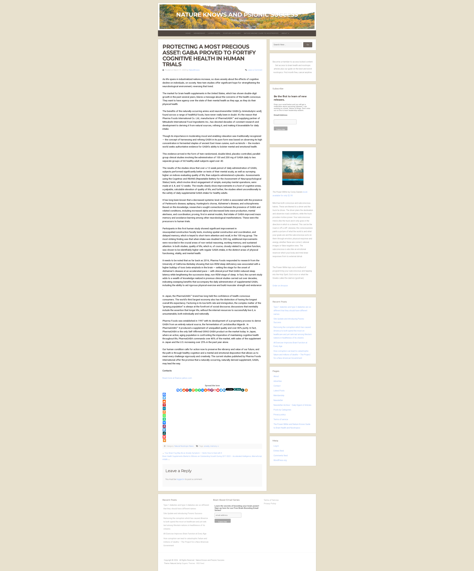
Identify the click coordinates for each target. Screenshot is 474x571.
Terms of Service (271, 500)
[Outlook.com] (224, 390)
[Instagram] (208, 390)
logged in (181, 479)
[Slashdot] (242, 390)
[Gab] (199, 390)
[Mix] (193, 390)
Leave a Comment (255, 70)
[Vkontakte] (202, 390)
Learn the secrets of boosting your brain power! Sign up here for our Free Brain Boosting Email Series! (237, 508)
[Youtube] (217, 390)
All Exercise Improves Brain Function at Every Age (184, 533)
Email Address (280, 115)
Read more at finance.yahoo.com (177, 378)
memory (213, 446)
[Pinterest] (187, 390)
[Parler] (211, 390)
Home (188, 33)
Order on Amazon (280, 285)
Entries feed (279, 451)
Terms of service (281, 419)
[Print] (205, 390)
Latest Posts (214, 33)
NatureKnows (194, 70)
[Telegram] (221, 390)
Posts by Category (232, 33)
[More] (246, 390)
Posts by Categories (282, 410)
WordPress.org (280, 460)
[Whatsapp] (196, 390)
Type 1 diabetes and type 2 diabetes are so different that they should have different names (292, 310)
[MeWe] (190, 390)
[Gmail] (214, 390)
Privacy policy (280, 414)
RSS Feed (200, 563)
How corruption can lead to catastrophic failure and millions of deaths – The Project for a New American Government (292, 354)
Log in (276, 446)
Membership (199, 33)
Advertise (278, 381)
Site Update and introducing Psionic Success (182, 513)
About (284, 33)
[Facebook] (177, 390)
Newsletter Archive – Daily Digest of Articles (292, 405)
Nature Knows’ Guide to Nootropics (261, 33)
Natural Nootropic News (184, 446)
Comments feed (281, 455)
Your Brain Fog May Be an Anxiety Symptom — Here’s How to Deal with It (193, 453)
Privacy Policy (270, 503)
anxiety (206, 446)
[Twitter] (180, 390)
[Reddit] (184, 390)
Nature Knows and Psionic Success (237, 14)
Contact (277, 386)
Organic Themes (188, 563)
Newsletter (278, 400)
